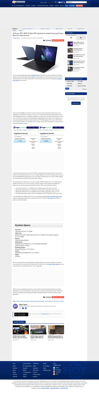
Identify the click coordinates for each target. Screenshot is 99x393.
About (34, 366)
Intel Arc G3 (70, 28)
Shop (66, 5)
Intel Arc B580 (70, 81)
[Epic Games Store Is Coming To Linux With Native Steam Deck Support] (70, 44)
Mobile (24, 370)
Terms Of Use (64, 388)
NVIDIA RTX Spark (80, 28)
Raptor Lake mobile (53, 264)
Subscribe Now (76, 103)
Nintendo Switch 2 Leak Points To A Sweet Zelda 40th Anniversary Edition (78, 49)
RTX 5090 (69, 83)
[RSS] (64, 2)
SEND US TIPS (51, 2)
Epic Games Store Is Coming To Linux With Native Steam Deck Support (79, 43)
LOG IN (42, 2)
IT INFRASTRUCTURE (42, 5)
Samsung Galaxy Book (53, 196)
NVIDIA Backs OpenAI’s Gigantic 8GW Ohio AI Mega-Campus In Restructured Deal (37, 337)
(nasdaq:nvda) (33, 301)
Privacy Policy (36, 374)
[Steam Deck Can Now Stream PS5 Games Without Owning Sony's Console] (70, 62)
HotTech (35, 376)
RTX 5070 (69, 86)
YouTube (58, 372)
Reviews (15, 368)
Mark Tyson (23, 304)
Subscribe (72, 5)
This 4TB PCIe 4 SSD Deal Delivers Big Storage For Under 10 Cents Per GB (79, 55)
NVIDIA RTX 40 (35, 75)
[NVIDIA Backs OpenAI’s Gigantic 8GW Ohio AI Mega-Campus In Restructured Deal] (38, 329)
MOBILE (33, 5)
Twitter (57, 367)
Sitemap (15, 376)
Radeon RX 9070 (82, 86)
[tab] (71, 37)
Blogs (14, 372)
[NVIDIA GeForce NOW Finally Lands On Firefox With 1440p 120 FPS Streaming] (21, 329)
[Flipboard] (62, 2)
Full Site (15, 374)
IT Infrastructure (27, 372)
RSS (57, 374)
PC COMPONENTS (19, 5)
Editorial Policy (47, 370)
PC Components (27, 366)
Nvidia (18, 301)
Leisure (25, 374)
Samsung (22, 301)
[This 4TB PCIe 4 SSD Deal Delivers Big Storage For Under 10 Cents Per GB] (70, 56)
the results (50, 198)
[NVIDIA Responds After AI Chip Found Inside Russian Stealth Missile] (56, 329)
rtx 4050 (61, 301)
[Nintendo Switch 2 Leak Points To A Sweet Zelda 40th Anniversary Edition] (70, 50)
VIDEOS (57, 5)
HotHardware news (45, 313)
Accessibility (46, 366)
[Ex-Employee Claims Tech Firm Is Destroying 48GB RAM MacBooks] (70, 69)
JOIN (46, 2)
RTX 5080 (80, 81)
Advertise (35, 368)
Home (14, 366)
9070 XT (80, 83)
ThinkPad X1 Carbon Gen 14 (27, 28)
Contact (35, 372)
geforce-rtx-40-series (53, 301)
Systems (25, 368)
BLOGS (62, 5)
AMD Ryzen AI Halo (59, 28)
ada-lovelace (41, 301)
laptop (27, 301)
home (14, 30)
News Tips (35, 370)
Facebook (58, 370)
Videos (25, 376)
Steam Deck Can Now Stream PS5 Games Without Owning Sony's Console (79, 62)
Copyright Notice (54, 388)
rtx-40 (46, 301)
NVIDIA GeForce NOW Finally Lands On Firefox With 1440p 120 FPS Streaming (20, 337)
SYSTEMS (27, 5)
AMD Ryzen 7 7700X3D (45, 28)
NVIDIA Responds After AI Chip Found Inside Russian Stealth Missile (55, 337)
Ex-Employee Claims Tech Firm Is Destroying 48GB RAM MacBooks (78, 68)
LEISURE (51, 5)
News (21, 30)
